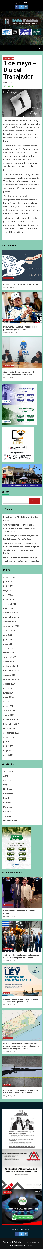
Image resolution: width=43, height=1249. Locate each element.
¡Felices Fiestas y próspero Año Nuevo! (21, 284)
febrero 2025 (9, 657)
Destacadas (8, 789)
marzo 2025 (8, 652)
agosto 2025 (9, 630)
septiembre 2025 (11, 626)
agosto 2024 (9, 684)
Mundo (6, 798)
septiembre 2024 (11, 679)
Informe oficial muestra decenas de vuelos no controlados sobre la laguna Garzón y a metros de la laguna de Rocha (21, 548)
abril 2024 (8, 701)
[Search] (38, 48)
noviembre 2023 (11, 724)
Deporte (7, 784)
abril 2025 (8, 648)
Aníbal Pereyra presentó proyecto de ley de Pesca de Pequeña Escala (20, 537)
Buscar (5, 491)
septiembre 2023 (11, 733)
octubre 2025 (9, 621)
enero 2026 (8, 608)
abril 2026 (8, 595)
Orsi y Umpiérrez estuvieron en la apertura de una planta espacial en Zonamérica (19, 527)
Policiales (7, 807)
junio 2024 (8, 692)
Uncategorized (9, 58)
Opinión (7, 802)
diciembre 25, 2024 (11, 287)
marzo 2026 (8, 599)
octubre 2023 (9, 728)
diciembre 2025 (10, 612)
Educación (8, 793)
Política (7, 811)
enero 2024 (8, 715)
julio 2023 (7, 741)
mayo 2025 (8, 644)
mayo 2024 (8, 697)
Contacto (15, 1229)
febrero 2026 (9, 604)
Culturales (8, 780)
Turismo (7, 816)
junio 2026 (8, 586)
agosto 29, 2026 (10, 916)
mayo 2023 (8, 750)
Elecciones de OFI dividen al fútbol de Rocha (20, 519)
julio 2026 (7, 581)
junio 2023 (8, 746)
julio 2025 (7, 635)
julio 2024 (7, 688)
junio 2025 (8, 639)
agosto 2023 (9, 737)
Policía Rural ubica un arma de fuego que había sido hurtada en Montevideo (21, 559)
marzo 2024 (8, 706)
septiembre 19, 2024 (11, 332)
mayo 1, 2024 (9, 82)
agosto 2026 (9, 577)
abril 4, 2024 (9, 378)
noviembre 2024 (11, 670)
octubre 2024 (9, 675)
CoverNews (15, 1245)
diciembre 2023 (10, 719)
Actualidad (8, 771)
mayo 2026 (8, 590)
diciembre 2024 (10, 666)
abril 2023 (8, 755)
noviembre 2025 (11, 617)
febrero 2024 (9, 710)
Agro (5, 776)
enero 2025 (8, 661)
